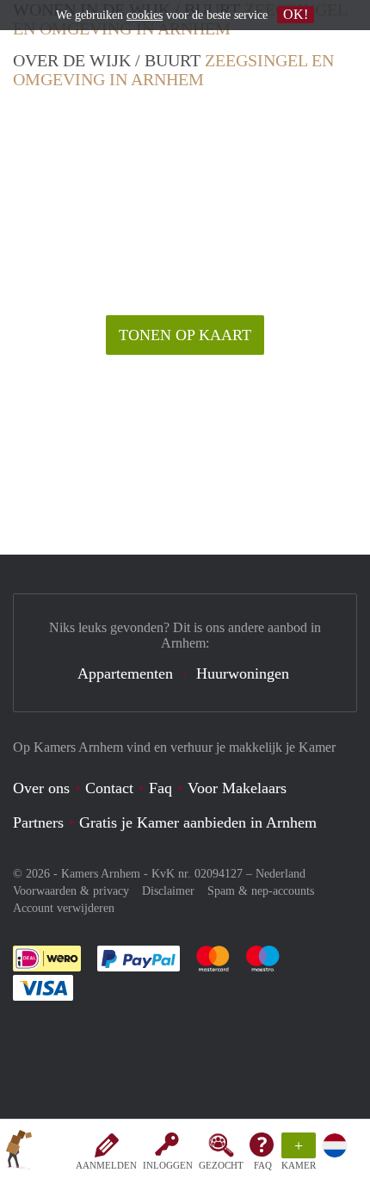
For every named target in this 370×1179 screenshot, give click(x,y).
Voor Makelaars (237, 788)
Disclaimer (168, 890)
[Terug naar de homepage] (19, 1152)
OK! (295, 14)
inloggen (168, 1165)
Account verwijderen (63, 908)
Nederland (280, 873)
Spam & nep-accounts (260, 890)
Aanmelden (106, 1165)
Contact (109, 788)
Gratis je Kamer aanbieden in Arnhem (198, 822)
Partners (38, 822)
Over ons (41, 788)
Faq (160, 788)
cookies (144, 15)
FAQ (263, 1165)
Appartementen (125, 673)
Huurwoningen (242, 673)
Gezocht (221, 1165)
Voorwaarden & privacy (71, 890)
